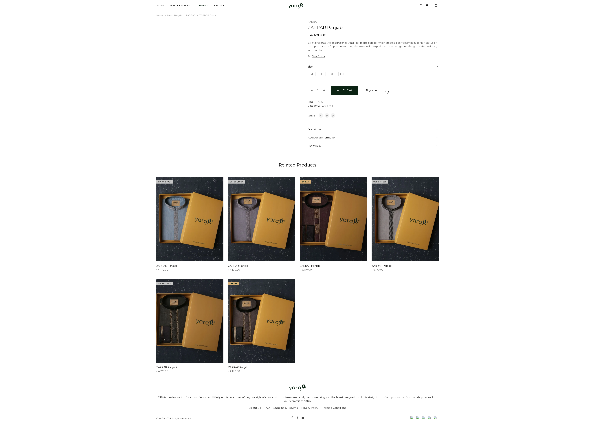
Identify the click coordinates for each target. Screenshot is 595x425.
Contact (218, 5)
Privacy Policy (309, 407)
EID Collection (180, 5)
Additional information (322, 137)
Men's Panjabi (174, 15)
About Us (255, 407)
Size (310, 66)
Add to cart (344, 90)
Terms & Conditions (334, 407)
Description (315, 129)
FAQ (267, 407)
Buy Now (371, 90)
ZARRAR (191, 15)
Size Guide (318, 56)
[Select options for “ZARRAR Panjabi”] (182, 256)
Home (160, 5)
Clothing (201, 5)
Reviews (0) (315, 145)
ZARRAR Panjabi (166, 265)
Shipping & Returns (285, 407)
